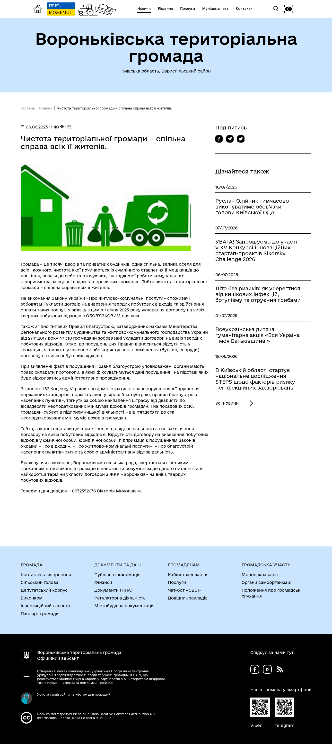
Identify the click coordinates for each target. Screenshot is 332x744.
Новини (45, 108)
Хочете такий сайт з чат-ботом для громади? (73, 694)
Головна (28, 108)
